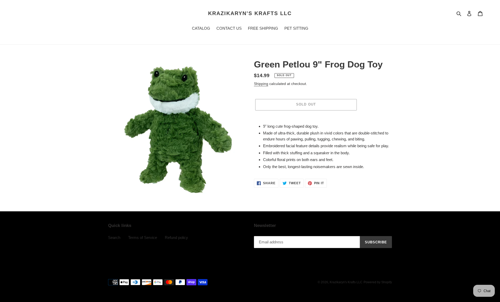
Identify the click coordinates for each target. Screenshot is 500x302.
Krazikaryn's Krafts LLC (250, 13)
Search (114, 237)
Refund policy (176, 237)
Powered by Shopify (378, 282)
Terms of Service (142, 237)
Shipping (261, 84)
